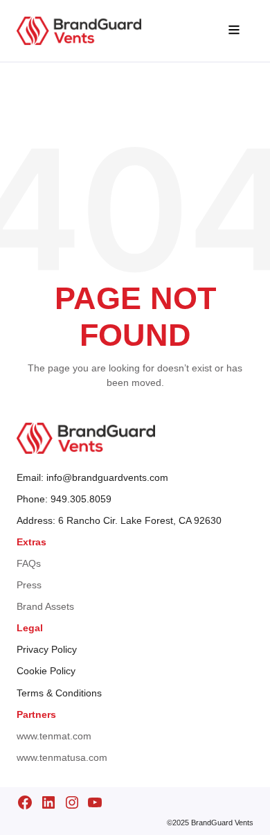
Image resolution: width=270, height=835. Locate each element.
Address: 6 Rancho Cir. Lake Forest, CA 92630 (119, 520)
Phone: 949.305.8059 (64, 498)
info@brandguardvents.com (107, 477)
